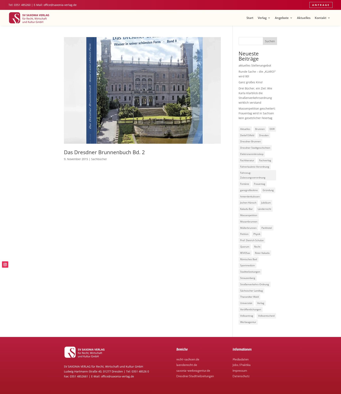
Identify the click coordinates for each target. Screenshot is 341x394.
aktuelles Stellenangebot (255, 65)
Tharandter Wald (249, 296)
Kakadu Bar (246, 209)
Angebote (282, 18)
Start (249, 18)
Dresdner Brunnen (250, 141)
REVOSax (245, 253)
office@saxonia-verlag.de (60, 5)
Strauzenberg (247, 278)
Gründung (268, 190)
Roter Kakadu (262, 253)
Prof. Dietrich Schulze (252, 240)
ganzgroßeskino (249, 190)
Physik (256, 234)
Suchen (270, 41)
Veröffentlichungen (250, 309)
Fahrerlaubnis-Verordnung (254, 166)
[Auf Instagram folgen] (5, 264)
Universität (246, 303)
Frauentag (259, 184)
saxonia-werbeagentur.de (193, 370)
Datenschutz (241, 376)
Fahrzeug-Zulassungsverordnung (252, 175)
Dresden (264, 135)
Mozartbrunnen (248, 221)
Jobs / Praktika (242, 365)
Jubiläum (266, 202)
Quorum (244, 246)
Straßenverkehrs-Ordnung (254, 284)
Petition (244, 234)
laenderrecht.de (186, 365)
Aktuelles (303, 18)
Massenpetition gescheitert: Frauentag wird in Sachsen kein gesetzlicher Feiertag (257, 113)
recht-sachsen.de (187, 359)
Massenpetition (248, 215)
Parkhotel (266, 228)
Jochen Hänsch (248, 202)
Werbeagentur (248, 322)
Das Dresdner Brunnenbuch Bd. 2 (104, 152)
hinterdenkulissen (250, 196)
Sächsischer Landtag (251, 290)
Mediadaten (241, 359)
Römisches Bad (248, 259)
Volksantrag (246, 315)
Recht (257, 246)
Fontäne (244, 184)
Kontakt (320, 18)
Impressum (240, 370)
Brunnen (260, 129)
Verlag (262, 18)
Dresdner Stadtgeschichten (255, 147)
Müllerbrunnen (248, 228)
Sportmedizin (247, 265)
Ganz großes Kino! (251, 82)
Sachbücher (99, 159)
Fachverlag (265, 160)
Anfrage (321, 5)
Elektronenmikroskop (251, 154)
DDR (272, 129)
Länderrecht (264, 209)
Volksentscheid (266, 315)
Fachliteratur (247, 160)
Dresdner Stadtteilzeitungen (195, 376)
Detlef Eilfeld (247, 135)
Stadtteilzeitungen (250, 271)
